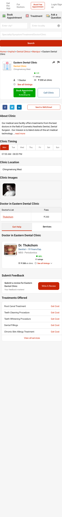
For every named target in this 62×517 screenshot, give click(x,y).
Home (3, 51)
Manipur (36, 51)
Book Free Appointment (37, 5)
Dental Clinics (23, 51)
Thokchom (8, 217)
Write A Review (49, 286)
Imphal (11, 51)
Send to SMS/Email (43, 107)
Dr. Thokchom (28, 245)
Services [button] (47, 226)
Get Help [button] (16, 227)
